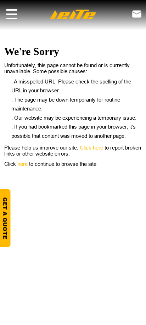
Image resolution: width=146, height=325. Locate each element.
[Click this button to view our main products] (11, 14)
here (23, 164)
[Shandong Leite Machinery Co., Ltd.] (73, 14)
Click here (92, 148)
